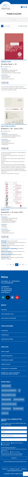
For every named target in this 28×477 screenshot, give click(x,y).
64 (23, 264)
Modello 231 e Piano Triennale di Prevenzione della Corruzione (10, 373)
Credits (24, 469)
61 (13, 264)
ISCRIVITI (14, 458)
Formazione (4, 330)
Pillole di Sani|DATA (9, 390)
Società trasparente (6, 355)
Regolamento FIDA (8, 395)
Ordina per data (23, 26)
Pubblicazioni (14, 14)
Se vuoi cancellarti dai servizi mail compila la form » (15, 461)
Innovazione (6, 399)
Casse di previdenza (17, 443)
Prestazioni (6, 386)
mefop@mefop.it (6, 290)
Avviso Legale (5, 351)
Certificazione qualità (7, 360)
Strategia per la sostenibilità (9, 368)
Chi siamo (4, 309)
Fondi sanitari (5, 444)
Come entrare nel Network (8, 318)
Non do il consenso (15, 452)
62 (16, 264)
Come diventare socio (7, 314)
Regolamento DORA (9, 404)
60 (10, 264)
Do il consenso (5, 452)
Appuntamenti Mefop (7, 339)
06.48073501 (8, 289)
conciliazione (19, 399)
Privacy (5, 469)
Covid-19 (5, 413)
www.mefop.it (5, 292)
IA (19, 390)
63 (19, 264)
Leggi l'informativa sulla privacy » (8, 447)
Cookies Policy (14, 469)
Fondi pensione (6, 443)
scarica (4, 82)
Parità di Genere (5, 364)
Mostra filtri (14, 19)
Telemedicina (18, 408)
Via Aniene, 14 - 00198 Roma (10, 281)
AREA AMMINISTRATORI (14, 470)
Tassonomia (6, 408)
